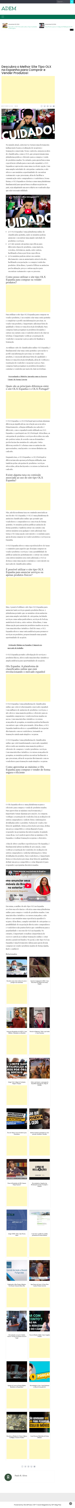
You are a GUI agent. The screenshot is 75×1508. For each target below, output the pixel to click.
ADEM (8, 8)
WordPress (28, 1505)
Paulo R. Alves (21, 1475)
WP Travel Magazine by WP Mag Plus (47, 1505)
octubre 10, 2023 (8, 106)
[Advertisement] (37, 47)
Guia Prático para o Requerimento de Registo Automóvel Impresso (58, 27)
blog (16, 106)
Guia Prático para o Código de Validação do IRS (22, 27)
